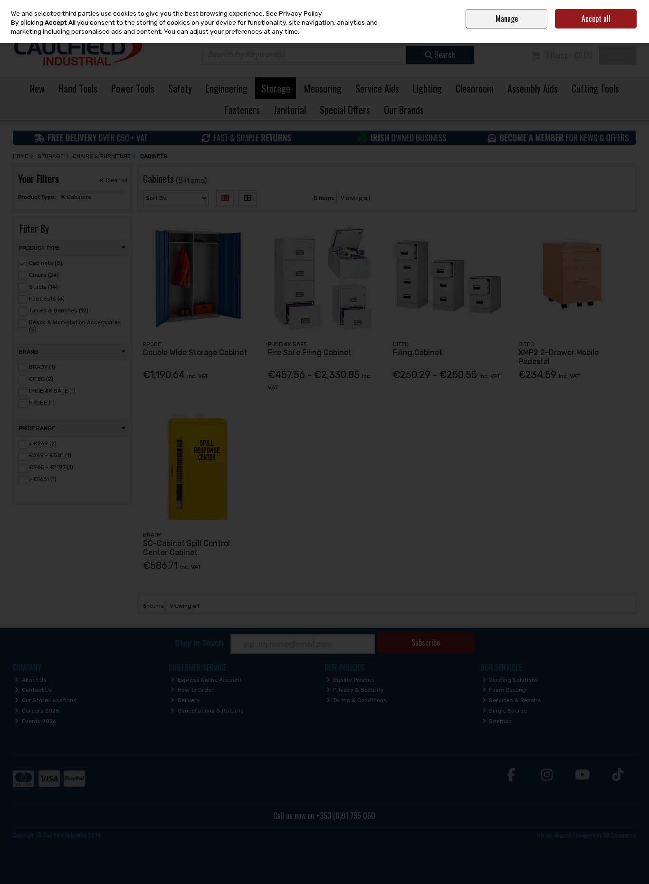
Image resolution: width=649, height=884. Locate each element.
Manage (507, 18)
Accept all (596, 18)
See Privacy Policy (294, 13)
